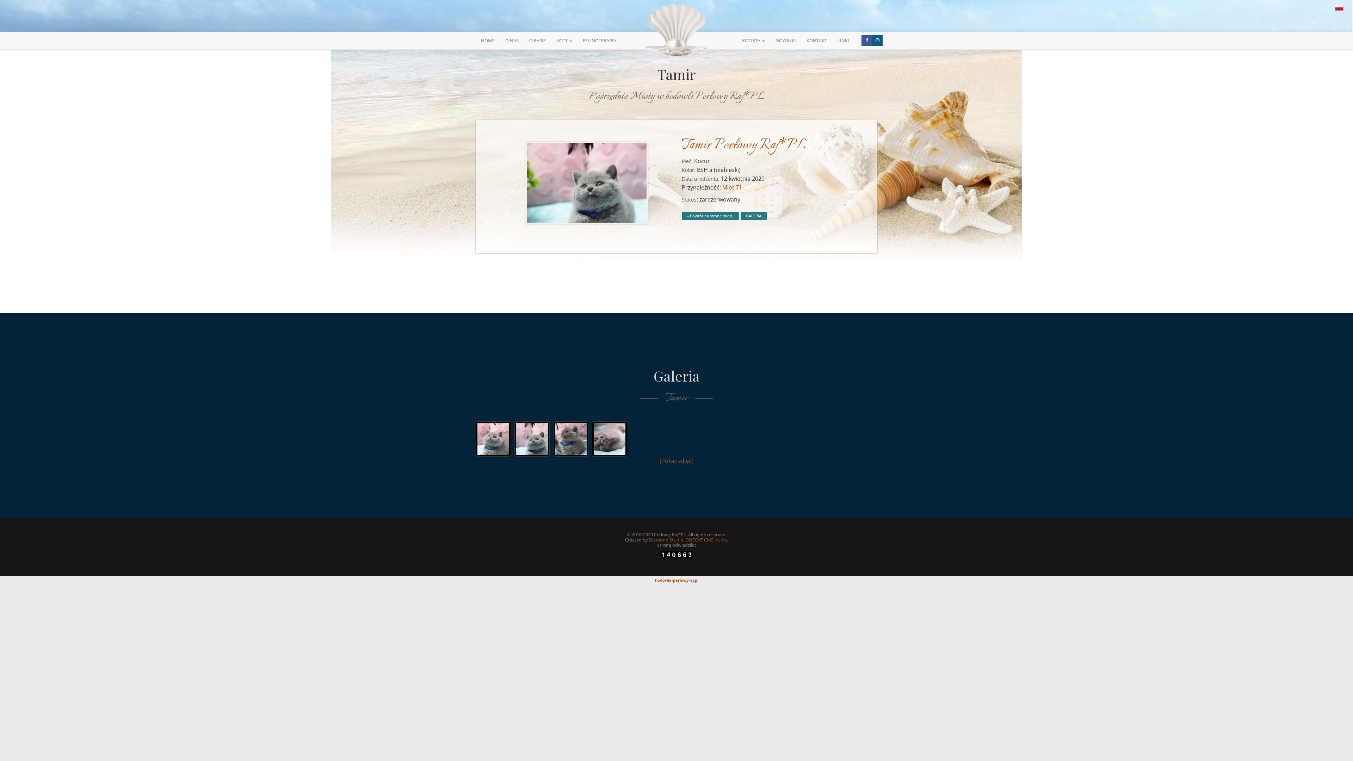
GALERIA (753, 215)
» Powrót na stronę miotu (710, 215)
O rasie (537, 40)
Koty (562, 40)
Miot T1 (732, 187)
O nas (512, 40)
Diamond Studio (666, 540)
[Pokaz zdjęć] (676, 461)
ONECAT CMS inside (706, 540)
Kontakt (817, 40)
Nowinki (786, 40)
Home (488, 40)
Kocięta (751, 40)
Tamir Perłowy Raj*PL (744, 145)
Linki (843, 40)
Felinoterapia (599, 40)
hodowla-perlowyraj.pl (676, 580)
